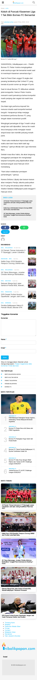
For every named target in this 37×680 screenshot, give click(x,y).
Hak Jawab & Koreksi (12, 636)
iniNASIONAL (8, 291)
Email (3, 348)
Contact (7, 630)
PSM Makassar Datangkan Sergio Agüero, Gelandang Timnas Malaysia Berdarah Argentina (22, 419)
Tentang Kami (10, 623)
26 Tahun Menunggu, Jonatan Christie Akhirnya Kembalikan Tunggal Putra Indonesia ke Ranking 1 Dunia (13, 273)
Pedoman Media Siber (13, 626)
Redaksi (7, 624)
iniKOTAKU (8, 280)
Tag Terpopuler (7, 371)
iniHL (2, 247)
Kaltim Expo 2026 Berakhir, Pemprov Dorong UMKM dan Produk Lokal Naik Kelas (12, 262)
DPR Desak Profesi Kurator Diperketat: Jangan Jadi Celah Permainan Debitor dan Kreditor (13, 295)
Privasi (7, 628)
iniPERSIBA (8, 302)
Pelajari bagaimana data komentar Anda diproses (16, 365)
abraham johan (8, 22)
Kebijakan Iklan (10, 632)
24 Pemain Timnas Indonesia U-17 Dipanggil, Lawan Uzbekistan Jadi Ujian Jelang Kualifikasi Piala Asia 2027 (13, 251)
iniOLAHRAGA (9, 247)
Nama (4, 339)
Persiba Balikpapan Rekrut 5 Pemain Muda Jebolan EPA (12, 306)
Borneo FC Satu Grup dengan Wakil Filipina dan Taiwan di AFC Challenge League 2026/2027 (20, 461)
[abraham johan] (3, 240)
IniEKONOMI (4, 258)
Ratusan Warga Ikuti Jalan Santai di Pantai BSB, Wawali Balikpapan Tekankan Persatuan (13, 284)
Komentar (4, 318)
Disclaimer (8, 634)
